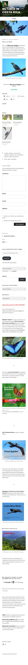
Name (4, 193)
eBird (4, 615)
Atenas (6, 153)
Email (4, 201)
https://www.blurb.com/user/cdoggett (12, 311)
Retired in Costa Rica (11, 10)
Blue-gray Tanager (13, 45)
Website (4, 208)
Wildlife (16, 156)
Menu (14, 18)
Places (6, 156)
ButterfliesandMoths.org (9, 619)
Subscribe (6, 258)
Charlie (15, 39)
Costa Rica (17, 153)
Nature (12, 155)
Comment (5, 173)
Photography (19, 155)
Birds (11, 153)
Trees (11, 156)
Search (4, 276)
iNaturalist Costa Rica (8, 626)
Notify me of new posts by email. (12, 220)
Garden (6, 155)
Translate (13, 271)
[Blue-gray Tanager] (7, 117)
